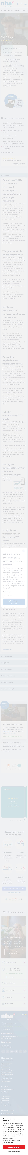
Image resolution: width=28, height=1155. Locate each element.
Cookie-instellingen (14, 1151)
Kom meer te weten (8, 1142)
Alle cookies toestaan (14, 1147)
